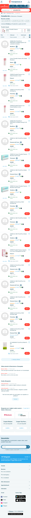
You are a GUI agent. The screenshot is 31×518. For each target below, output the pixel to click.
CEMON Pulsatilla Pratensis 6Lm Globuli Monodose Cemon (17, 75)
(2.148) (16, 64)
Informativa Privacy (23, 449)
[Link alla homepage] (1, 13)
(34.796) (17, 144)
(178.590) (17, 271)
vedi (27, 54)
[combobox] (6, 10)
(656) (16, 95)
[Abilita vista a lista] (29, 35)
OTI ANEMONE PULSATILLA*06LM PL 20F (18, 343)
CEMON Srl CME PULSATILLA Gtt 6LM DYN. (17, 282)
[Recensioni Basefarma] (12, 48)
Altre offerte (5, 70)
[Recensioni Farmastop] (12, 95)
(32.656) (17, 48)
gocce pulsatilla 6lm (6, 20)
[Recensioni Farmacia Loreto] (12, 271)
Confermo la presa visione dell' (16, 449)
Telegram (5, 505)
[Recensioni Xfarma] (12, 64)
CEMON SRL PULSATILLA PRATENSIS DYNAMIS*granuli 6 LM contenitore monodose (18, 42)
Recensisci (12, 335)
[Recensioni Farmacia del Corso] (12, 144)
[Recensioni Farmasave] (12, 160)
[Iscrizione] (28, 447)
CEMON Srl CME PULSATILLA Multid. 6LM (18, 139)
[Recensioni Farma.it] (12, 80)
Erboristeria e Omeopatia (11, 13)
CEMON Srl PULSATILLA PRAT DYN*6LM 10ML (17, 313)
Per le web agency (5, 474)
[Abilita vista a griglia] (29, 37)
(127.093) (17, 80)
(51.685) (17, 176)
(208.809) (17, 160)
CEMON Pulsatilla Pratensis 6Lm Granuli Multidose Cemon (17, 106)
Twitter (4, 499)
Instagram (5, 502)
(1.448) (16, 192)
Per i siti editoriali (5, 477)
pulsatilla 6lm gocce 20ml (18, 20)
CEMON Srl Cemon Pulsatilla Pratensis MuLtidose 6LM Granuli (18, 155)
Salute (4, 13)
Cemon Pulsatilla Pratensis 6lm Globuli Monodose (18, 59)
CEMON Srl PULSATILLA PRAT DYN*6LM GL (17, 90)
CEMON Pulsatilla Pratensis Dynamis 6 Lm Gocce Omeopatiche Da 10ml (18, 250)
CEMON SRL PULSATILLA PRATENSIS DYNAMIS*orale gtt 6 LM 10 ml (18, 122)
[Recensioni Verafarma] (12, 192)
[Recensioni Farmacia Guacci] (12, 176)
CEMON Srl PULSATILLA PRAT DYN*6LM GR (17, 202)
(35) (16, 335)
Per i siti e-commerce (5, 471)
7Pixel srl (11, 511)
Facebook (5, 496)
